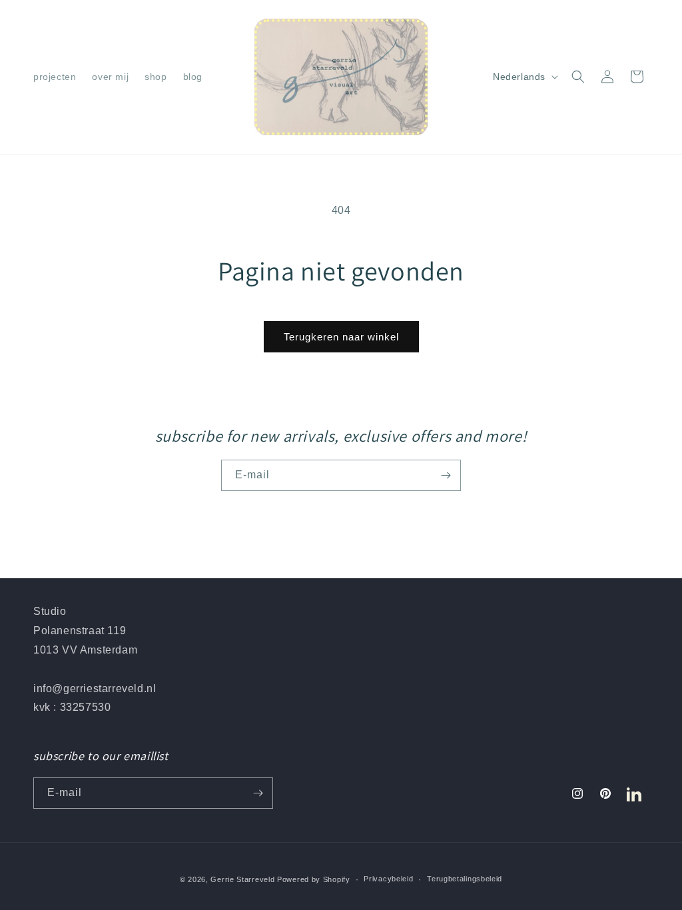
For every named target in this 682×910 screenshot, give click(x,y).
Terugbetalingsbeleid (464, 879)
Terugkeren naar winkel (341, 336)
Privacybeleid (388, 879)
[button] (578, 76)
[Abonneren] (445, 475)
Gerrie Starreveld (242, 879)
